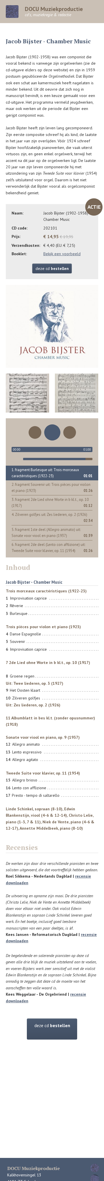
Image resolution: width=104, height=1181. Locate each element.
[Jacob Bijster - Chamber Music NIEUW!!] (52, 326)
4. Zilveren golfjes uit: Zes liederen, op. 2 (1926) (49, 514)
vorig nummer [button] (35, 432)
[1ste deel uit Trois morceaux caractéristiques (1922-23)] (29, 393)
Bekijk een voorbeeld (62, 253)
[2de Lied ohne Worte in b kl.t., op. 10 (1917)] (75, 393)
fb (94, 1168)
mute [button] (16, 459)
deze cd (52, 268)
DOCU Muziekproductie (54, 11)
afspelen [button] (52, 432)
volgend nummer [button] (69, 432)
